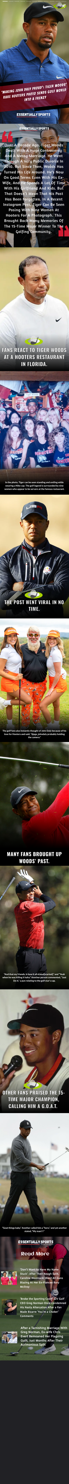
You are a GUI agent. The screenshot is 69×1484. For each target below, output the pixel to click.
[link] (34, 1254)
